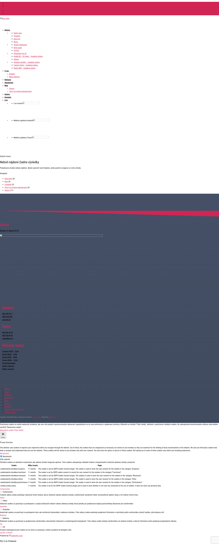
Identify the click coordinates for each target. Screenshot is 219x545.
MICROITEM (52, 417)
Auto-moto (8, 179)
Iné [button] (1, 524)
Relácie (7, 389)
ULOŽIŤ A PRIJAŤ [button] (6, 533)
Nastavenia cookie (7, 430)
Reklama (8, 395)
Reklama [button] (3, 515)
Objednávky (9, 398)
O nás (7, 392)
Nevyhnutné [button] (4, 453)
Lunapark (8, 184)
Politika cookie (10, 412)
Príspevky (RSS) (36, 417)
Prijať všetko (18, 430)
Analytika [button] (3, 506)
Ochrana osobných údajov (14, 409)
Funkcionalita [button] (5, 489)
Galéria (7, 404)
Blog (6, 181)
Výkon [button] (2, 498)
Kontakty (8, 406)
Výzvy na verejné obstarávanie (16, 11)
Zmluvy (7, 14)
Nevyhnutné (7, 456)
